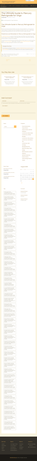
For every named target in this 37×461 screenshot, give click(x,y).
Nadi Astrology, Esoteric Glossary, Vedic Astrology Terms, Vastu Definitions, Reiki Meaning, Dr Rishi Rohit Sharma (9, 320)
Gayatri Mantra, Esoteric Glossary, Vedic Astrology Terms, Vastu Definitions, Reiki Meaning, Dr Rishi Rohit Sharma (9, 242)
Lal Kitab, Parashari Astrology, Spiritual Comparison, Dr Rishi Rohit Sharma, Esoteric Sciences (9, 284)
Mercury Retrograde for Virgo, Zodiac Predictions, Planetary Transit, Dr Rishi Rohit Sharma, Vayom (10, 55)
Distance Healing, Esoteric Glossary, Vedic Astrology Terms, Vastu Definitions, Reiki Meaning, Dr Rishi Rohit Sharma (9, 220)
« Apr (21, 182)
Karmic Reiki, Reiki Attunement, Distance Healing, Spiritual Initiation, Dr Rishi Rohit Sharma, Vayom (9, 258)
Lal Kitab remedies (7, 41)
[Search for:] (9, 126)
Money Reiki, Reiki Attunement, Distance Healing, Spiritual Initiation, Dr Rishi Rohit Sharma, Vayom (9, 310)
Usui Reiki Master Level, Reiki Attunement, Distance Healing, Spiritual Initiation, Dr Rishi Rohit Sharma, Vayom (9, 412)
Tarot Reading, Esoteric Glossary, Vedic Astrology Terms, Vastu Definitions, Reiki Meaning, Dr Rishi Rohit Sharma (9, 402)
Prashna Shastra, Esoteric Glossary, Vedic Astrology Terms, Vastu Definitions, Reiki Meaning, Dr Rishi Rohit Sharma (9, 359)
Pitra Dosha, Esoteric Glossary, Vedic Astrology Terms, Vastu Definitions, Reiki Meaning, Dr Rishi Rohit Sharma (9, 348)
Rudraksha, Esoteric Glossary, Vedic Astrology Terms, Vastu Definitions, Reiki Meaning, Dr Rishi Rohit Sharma (9, 371)
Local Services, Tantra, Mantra (27, 138)
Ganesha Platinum (24, 191)
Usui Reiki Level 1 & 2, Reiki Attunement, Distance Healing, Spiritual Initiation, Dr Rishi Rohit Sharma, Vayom (9, 407)
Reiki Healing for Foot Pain (8, 168)
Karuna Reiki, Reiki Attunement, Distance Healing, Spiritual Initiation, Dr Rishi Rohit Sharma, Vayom (9, 268)
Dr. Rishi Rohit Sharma (5, 36)
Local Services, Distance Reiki (27, 133)
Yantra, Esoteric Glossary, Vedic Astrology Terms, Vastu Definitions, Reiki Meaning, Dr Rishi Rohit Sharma (9, 428)
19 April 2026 (6, 170)
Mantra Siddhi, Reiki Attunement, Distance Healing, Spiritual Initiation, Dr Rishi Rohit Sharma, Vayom (9, 305)
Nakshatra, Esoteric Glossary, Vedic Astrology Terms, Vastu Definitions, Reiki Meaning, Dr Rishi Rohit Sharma (9, 326)
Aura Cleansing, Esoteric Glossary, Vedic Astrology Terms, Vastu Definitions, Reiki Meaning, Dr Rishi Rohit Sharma (9, 198)
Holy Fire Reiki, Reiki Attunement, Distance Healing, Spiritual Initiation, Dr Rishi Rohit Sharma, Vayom (9, 253)
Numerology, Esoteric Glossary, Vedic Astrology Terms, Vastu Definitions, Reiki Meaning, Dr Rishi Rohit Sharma (9, 337)
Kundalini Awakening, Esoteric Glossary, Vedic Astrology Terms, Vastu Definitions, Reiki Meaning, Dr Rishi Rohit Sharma (9, 274)
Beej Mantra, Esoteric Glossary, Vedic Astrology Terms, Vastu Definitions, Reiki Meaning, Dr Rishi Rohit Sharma (9, 204)
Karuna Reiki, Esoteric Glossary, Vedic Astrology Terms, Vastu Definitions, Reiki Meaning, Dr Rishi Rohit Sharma (9, 263)
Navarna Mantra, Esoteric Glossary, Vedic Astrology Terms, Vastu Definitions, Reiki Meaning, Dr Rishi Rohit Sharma (9, 332)
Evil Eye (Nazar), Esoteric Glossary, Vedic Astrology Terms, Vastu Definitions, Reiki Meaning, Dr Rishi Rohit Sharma (9, 231)
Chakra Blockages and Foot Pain (9, 176)
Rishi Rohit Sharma (13, 457)
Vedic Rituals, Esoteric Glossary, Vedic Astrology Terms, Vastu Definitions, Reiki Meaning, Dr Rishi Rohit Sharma (9, 418)
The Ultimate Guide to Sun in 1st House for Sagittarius (27, 77)
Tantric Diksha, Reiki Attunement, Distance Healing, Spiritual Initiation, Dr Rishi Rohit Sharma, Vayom (9, 397)
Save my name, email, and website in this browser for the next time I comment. (16, 103)
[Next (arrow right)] (35, 230)
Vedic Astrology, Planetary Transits (7, 11)
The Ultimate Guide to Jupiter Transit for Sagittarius (9, 77)
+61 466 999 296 (32, 447)
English (29, 0)
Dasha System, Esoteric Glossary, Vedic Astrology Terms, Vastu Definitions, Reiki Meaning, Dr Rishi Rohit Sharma (9, 215)
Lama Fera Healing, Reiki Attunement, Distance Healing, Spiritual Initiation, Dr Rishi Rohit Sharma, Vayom (9, 294)
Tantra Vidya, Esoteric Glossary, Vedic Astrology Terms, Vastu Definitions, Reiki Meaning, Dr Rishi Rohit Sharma (9, 392)
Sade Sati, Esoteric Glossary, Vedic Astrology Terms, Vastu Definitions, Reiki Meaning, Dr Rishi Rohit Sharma (9, 375)
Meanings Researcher (26, 146)
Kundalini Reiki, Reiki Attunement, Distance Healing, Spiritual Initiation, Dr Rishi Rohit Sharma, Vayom (9, 279)
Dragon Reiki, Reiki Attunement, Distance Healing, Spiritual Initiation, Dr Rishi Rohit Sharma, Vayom (9, 225)
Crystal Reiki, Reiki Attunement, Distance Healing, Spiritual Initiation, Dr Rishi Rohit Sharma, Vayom (9, 209)
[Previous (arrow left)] (1, 230)
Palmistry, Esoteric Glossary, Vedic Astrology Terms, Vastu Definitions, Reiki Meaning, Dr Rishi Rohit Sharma (9, 342)
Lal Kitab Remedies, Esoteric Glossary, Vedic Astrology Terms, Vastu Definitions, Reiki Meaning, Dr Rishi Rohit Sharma (9, 289)
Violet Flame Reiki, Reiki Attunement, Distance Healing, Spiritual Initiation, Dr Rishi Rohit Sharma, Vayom (9, 423)
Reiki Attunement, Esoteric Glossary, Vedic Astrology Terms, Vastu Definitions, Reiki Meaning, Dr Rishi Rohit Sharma (9, 365)
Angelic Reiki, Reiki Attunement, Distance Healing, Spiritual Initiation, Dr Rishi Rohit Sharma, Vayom (9, 193)
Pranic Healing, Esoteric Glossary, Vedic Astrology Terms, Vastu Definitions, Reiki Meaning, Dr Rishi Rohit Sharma (9, 354)
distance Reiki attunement (25, 41)
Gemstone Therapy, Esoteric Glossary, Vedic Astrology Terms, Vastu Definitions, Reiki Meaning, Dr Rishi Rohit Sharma (9, 248)
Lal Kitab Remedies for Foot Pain (9, 172)
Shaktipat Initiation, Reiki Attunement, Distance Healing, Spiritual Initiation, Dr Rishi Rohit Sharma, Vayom (9, 386)
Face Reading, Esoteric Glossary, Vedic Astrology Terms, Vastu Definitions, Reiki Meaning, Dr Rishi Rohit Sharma (9, 236)
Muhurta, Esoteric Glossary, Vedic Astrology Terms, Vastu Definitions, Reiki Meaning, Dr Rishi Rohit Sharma (9, 315)
